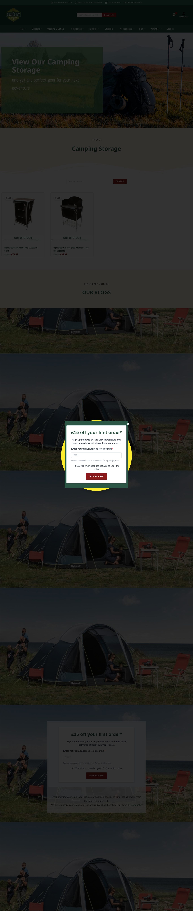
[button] (128, 424)
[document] (96, 455)
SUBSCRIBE (96, 476)
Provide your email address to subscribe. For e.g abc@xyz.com (95, 461)
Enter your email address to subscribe (91, 449)
